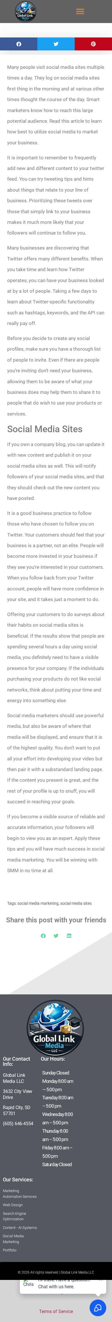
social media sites (76, 903)
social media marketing (38, 903)
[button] (80, 11)
